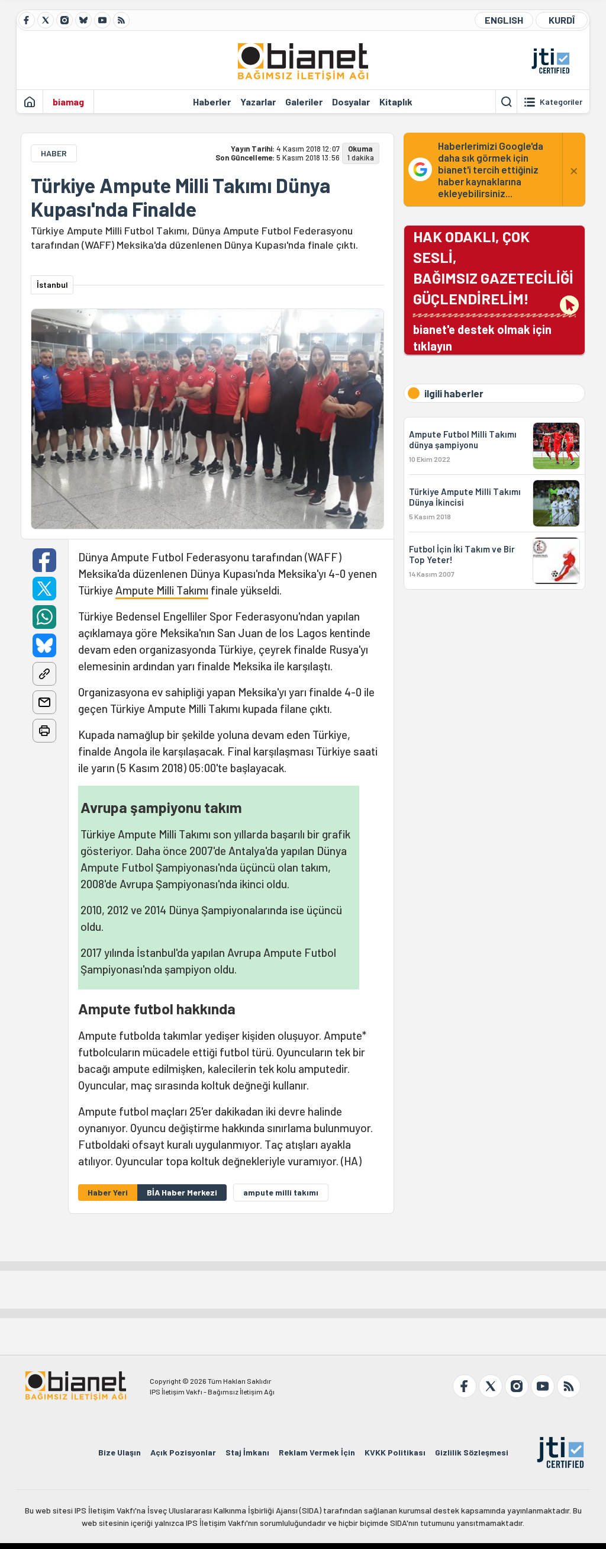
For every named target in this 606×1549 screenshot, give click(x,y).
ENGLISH (504, 19)
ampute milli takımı (280, 1192)
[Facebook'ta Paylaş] (44, 560)
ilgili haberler (453, 393)
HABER (54, 153)
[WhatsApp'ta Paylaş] (44, 617)
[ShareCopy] (44, 674)
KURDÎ (562, 19)
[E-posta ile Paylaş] (44, 702)
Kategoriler (561, 102)
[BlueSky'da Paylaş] (44, 645)
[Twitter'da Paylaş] (44, 588)
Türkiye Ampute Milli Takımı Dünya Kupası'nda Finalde (180, 197)
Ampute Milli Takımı (161, 590)
